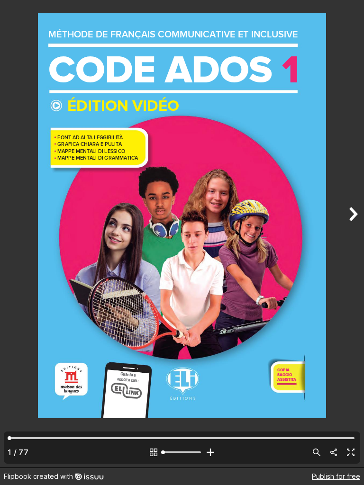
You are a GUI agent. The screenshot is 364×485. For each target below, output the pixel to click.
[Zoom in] (210, 452)
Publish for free (336, 476)
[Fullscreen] (350, 452)
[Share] (333, 452)
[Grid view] (153, 452)
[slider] (182, 452)
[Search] (316, 452)
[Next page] (352, 233)
